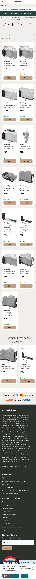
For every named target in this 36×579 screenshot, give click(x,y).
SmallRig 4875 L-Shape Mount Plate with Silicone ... (9, 148)
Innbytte (5, 517)
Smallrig (14, 17)
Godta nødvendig (13, 576)
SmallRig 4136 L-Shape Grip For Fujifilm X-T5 (9, 273)
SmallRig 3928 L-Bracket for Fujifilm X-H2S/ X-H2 (9, 314)
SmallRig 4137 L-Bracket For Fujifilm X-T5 (25, 273)
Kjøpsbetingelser (7, 508)
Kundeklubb (6, 524)
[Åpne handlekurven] (33, 1)
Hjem (2, 17)
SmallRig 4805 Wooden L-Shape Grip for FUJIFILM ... (9, 189)
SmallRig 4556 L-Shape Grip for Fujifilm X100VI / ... (26, 231)
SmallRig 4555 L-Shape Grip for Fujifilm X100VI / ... (9, 231)
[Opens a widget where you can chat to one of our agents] (6, 576)
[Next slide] (34, 365)
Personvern (5, 502)
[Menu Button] (2, 2)
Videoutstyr (8, 17)
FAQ (3, 530)
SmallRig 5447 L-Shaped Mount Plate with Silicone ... (9, 106)
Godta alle (24, 576)
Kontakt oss (6, 511)
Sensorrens (5, 521)
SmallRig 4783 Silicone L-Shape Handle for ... (9, 65)
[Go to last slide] (1, 365)
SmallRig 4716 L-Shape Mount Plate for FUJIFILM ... (26, 189)
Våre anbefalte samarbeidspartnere (13, 527)
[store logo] (17, 2)
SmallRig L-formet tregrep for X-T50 (26, 64)
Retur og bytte (6, 505)
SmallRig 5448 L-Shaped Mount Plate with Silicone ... (26, 106)
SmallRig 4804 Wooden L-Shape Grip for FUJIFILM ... (26, 148)
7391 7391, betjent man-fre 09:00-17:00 (16, 490)
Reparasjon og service (9, 514)
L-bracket (24, 17)
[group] (8, 365)
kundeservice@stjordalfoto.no (11, 493)
